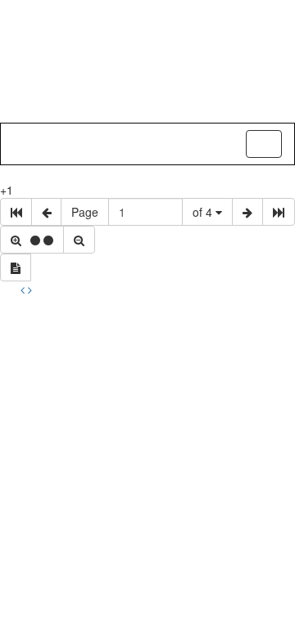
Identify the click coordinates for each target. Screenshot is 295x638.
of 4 (204, 212)
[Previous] (24, 289)
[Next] (30, 289)
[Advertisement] (147, 453)
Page (84, 212)
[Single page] (15, 267)
